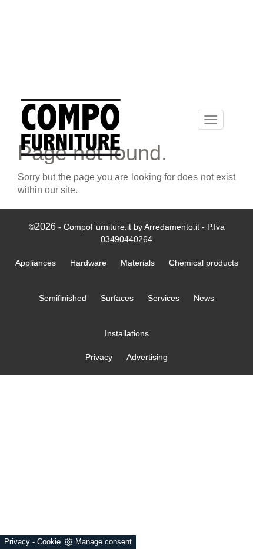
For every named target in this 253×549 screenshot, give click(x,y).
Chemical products (203, 262)
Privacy (17, 541)
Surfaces (117, 298)
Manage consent (103, 541)
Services (163, 298)
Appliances (35, 262)
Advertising (147, 357)
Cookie (49, 541)
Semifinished (62, 298)
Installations (127, 333)
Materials (138, 262)
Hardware (88, 262)
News (204, 298)
